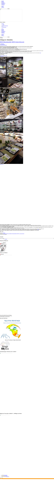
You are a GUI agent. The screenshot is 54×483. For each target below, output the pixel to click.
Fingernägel (4, 27)
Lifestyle (3, 23)
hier (38, 229)
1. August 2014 (2, 43)
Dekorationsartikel (14, 233)
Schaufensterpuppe (5, 25)
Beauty (2, 26)
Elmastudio (7, 476)
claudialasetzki (3, 44)
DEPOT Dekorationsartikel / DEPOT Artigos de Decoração (12, 41)
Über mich (3, 2)
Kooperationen (3, 31)
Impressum (3, 3)
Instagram (3, 7)
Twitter (2, 6)
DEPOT (18, 233)
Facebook (3, 34)
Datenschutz (3, 4)
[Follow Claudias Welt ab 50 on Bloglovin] (3, 251)
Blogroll (3, 1)
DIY (3, 24)
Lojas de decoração (21, 233)
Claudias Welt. (5, 475)
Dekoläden (10, 233)
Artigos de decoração (6, 233)
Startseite (3, 29)
